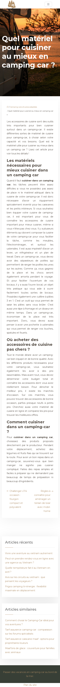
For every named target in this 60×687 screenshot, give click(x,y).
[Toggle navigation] (48, 4)
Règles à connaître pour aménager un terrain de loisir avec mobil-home (42, 501)
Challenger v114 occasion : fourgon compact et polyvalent (18, 499)
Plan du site (30, 684)
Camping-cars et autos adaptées (23, 107)
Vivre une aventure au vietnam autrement (28, 553)
